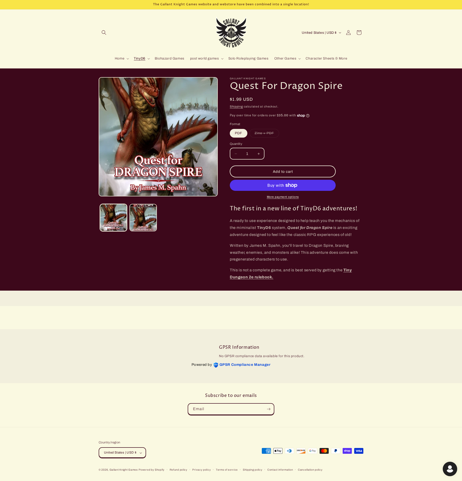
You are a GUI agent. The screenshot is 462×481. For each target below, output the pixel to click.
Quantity (236, 144)
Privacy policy (201, 469)
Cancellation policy (310, 469)
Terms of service (227, 469)
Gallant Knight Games (123, 469)
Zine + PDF (267, 134)
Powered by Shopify (152, 469)
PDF (238, 133)
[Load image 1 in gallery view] (113, 217)
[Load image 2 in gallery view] (143, 217)
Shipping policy (253, 469)
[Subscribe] (268, 409)
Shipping (236, 106)
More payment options (283, 197)
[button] (104, 32)
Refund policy (178, 469)
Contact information (280, 469)
